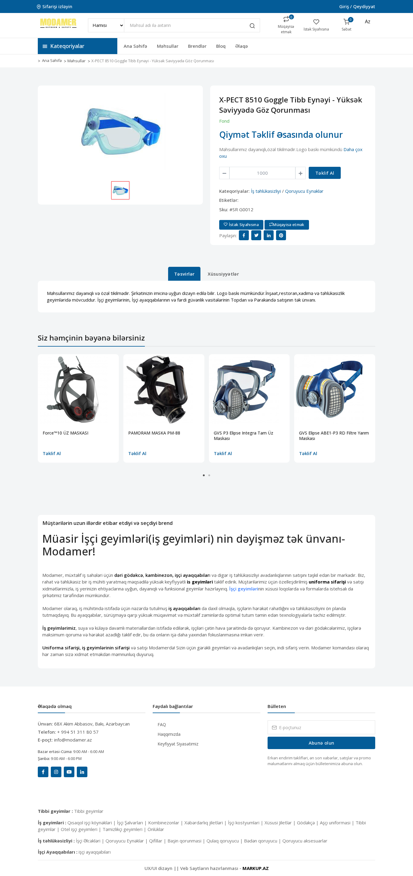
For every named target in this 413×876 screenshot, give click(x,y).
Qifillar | (158, 841)
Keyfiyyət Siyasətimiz (178, 744)
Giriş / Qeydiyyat (357, 6)
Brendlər (197, 46)
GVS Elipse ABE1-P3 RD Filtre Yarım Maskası (334, 435)
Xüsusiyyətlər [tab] (223, 274)
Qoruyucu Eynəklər (304, 191)
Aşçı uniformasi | (338, 822)
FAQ (162, 724)
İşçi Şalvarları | (132, 822)
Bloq (221, 46)
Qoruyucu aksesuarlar (304, 841)
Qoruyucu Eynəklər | (127, 841)
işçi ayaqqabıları (95, 852)
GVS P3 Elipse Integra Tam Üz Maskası (243, 435)
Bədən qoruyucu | (263, 841)
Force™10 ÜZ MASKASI (65, 433)
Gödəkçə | (308, 822)
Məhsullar (167, 46)
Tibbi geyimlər (88, 811)
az (367, 21)
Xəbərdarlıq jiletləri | (206, 822)
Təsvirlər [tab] (184, 274)
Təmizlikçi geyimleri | (125, 829)
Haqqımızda (169, 734)
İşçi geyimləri (243, 589)
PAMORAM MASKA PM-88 (154, 433)
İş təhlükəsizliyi (266, 191)
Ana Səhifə (135, 46)
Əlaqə (241, 46)
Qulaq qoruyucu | (225, 841)
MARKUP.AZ (255, 868)
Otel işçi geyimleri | (81, 829)
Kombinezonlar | (166, 822)
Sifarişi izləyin (57, 6)
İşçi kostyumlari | (246, 822)
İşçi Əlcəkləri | (91, 841)
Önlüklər (156, 829)
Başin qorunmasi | (187, 841)
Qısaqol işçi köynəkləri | (92, 822)
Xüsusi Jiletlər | (281, 822)
